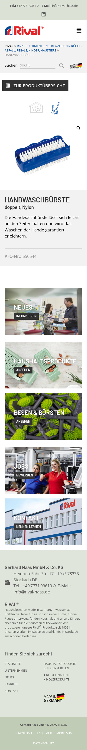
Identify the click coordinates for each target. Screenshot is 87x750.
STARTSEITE (13, 664)
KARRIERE (11, 684)
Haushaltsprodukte (60, 664)
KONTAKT (11, 691)
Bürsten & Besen (56, 668)
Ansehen (23, 421)
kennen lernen (28, 527)
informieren (26, 316)
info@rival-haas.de (65, 6)
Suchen (11, 65)
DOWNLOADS (23, 733)
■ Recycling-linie (57, 675)
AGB (49, 733)
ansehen (23, 370)
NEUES (9, 677)
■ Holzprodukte (56, 679)
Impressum (64, 733)
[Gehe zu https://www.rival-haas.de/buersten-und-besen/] (55, 108)
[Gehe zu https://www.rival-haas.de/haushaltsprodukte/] (36, 107)
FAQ (40, 733)
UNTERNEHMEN (16, 670)
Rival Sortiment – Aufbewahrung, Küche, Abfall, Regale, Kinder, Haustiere (43, 48)
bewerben (24, 475)
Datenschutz (43, 743)
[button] (43, 14)
